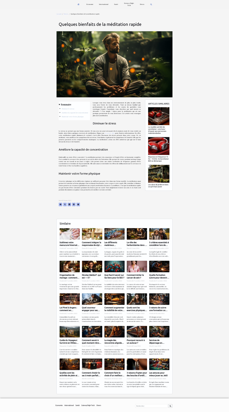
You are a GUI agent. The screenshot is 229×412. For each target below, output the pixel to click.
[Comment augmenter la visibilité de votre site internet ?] (114, 299)
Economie (89, 4)
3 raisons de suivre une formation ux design (157, 310)
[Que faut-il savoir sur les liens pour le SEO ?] (114, 266)
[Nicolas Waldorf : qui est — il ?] (92, 266)
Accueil (59, 14)
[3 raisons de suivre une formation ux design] (159, 299)
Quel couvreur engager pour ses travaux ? (90, 310)
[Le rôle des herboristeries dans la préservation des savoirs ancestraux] (137, 234)
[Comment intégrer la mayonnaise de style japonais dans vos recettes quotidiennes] (92, 234)
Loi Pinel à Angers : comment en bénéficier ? (68, 310)
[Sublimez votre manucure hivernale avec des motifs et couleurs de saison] (70, 234)
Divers (142, 4)
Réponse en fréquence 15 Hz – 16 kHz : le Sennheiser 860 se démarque (158, 159)
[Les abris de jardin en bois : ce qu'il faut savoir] (158, 173)
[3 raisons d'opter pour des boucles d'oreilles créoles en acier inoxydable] (137, 364)
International (103, 4)
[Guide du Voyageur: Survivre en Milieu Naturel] (70, 331)
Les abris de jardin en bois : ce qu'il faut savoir (158, 186)
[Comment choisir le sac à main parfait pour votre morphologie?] (92, 364)
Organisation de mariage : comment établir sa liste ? (68, 277)
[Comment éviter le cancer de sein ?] (137, 266)
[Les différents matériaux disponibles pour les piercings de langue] (114, 234)
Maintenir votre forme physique (73, 117)
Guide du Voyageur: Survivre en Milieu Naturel (68, 343)
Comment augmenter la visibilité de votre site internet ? (114, 310)
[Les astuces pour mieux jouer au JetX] (159, 364)
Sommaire (66, 104)
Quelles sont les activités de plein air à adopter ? (70, 375)
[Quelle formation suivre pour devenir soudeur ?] (159, 266)
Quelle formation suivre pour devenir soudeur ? (158, 277)
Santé (116, 4)
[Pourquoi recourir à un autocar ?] (137, 331)
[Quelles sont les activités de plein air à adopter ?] (70, 364)
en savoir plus (109, 133)
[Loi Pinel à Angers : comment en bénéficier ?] (70, 299)
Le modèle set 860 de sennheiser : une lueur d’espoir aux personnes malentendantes (157, 130)
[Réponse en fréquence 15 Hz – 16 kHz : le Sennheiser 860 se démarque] (158, 146)
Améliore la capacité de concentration (75, 113)
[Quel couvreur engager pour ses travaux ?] (92, 299)
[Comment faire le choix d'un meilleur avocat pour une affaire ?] (114, 364)
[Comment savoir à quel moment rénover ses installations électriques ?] (92, 331)
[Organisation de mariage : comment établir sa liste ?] (70, 266)
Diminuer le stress (68, 109)
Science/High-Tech (129, 4)
